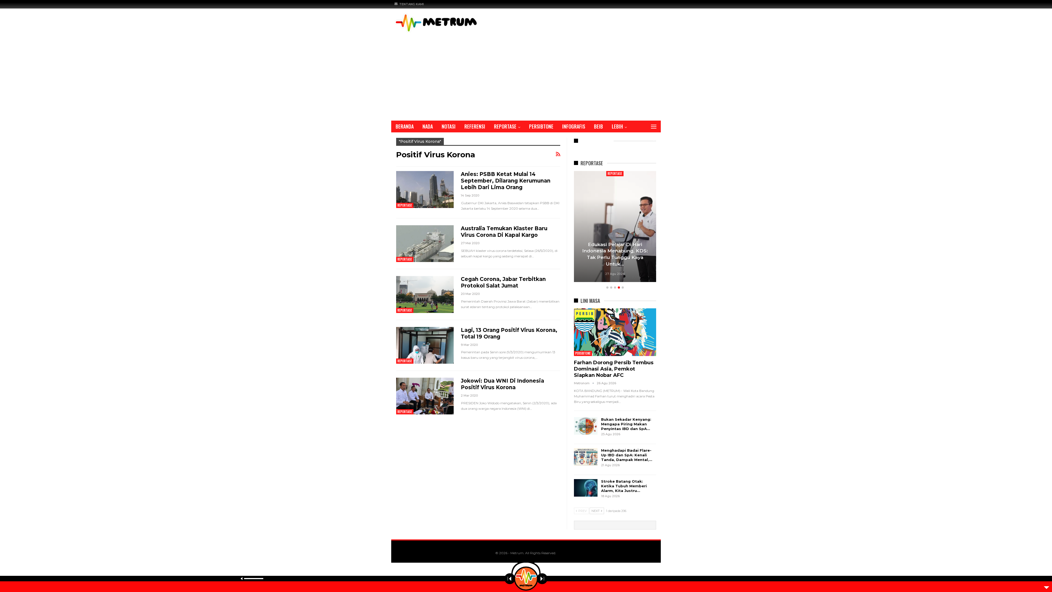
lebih (617, 126)
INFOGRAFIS (573, 126)
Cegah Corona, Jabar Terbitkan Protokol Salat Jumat (503, 282)
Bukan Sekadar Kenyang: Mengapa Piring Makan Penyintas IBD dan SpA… (626, 424)
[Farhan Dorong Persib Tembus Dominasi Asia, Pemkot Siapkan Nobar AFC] (615, 332)
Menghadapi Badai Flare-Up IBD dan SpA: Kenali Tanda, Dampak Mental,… (626, 455)
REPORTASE (505, 126)
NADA (427, 126)
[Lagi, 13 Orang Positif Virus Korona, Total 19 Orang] (425, 345)
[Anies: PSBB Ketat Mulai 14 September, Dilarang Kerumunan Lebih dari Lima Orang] (425, 189)
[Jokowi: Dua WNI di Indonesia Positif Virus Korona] (425, 396)
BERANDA (405, 126)
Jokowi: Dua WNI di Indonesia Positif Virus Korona (502, 384)
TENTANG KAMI (411, 4)
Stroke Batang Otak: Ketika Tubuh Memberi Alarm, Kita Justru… (624, 486)
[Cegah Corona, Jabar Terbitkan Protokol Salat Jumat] (425, 294)
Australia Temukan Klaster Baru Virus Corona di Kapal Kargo (504, 231)
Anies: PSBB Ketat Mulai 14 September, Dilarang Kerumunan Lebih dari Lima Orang (505, 180)
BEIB (598, 126)
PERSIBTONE (541, 126)
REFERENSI (474, 126)
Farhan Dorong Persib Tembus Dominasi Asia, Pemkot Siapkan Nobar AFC (613, 369)
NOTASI (449, 126)
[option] (615, 227)
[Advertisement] (526, 73)
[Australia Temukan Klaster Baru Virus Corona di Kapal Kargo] (425, 243)
